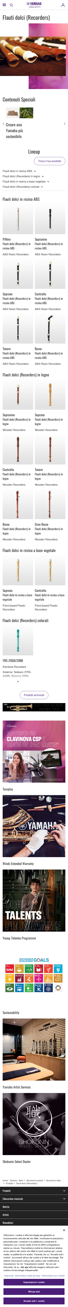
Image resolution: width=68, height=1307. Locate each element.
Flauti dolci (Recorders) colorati (21, 187)
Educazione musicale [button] (13, 1199)
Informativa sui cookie (53, 1275)
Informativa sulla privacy (27, 1275)
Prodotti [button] (7, 1191)
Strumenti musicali (34, 1180)
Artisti (6, 1215)
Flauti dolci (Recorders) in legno (21, 176)
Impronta (9, 1275)
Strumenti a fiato (53, 1180)
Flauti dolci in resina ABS (17, 171)
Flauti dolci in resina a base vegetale (24, 181)
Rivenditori (8, 1223)
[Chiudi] (64, 1230)
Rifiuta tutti (34, 1291)
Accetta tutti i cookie (34, 1300)
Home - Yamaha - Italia (13, 1180)
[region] (34, 1266)
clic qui (24, 1267)
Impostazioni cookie (34, 1282)
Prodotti (9, 1183)
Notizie (6, 1207)
